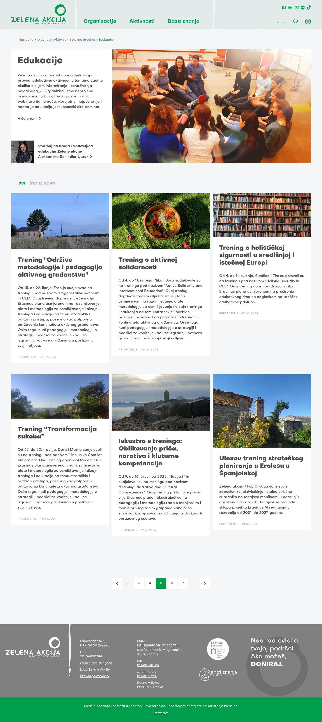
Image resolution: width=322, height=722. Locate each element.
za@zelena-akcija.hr (96, 663)
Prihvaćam (161, 713)
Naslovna (26, 40)
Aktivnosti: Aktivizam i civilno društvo (66, 40)
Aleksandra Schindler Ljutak (63, 157)
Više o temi (27, 119)
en (284, 22)
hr (277, 22)
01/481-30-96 (148, 665)
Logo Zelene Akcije (95, 669)
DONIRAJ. (267, 664)
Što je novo (42, 183)
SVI (22, 183)
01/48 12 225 (147, 676)
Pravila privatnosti (94, 676)
